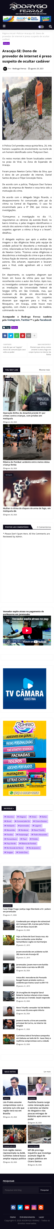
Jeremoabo (24, 825)
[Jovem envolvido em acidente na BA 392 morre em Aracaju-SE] (9, 955)
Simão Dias (23, 852)
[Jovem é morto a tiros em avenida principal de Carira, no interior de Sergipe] (9, 1024)
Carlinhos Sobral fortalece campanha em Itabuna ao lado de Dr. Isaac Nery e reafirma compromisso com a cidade (33, 1038)
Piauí (24, 839)
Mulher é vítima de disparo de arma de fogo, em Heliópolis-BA (27, 510)
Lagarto (38, 825)
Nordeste (24, 830)
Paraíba (10, 834)
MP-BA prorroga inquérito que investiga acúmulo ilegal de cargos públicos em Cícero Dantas (39, 1156)
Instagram (13, 320)
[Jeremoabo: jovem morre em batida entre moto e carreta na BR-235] (9, 968)
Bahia (44, 817)
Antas (34, 817)
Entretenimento (27, 1217)
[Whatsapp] (16, 335)
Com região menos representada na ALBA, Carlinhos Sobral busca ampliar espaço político (14, 1154)
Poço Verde (11, 843)
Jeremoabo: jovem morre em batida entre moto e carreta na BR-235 (32, 965)
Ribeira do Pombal (28, 843)
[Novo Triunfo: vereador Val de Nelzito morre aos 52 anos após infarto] (9, 1011)
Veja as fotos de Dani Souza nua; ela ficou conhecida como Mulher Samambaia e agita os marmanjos (32, 939)
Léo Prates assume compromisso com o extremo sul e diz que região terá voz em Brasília (13, 1108)
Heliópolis (11, 825)
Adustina (10, 817)
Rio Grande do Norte (15, 848)
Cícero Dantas (41, 821)
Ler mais (47, 1071)
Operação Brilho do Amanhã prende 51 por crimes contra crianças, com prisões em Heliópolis (24, 416)
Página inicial (8, 33)
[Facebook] (4, 335)
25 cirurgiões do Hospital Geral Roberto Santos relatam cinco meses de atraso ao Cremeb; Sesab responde (33, 995)
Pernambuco (12, 839)
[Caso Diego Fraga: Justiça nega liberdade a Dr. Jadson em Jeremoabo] (27, 884)
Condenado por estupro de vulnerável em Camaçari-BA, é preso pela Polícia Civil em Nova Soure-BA (33, 924)
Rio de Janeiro (34, 848)
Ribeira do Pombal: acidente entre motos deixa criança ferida (26, 463)
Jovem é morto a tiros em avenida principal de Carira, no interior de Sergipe (31, 1023)
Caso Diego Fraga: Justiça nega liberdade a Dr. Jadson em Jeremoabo (27, 910)
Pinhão (35, 839)
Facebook (46, 320)
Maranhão (11, 830)
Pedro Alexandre (40, 834)
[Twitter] (10, 335)
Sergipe (10, 852)
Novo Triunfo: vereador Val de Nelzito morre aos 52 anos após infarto (33, 1008)
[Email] (28, 335)
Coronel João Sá (23, 821)
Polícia (20, 33)
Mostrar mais (44, 370)
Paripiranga (23, 834)
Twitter (25, 320)
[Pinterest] (22, 335)
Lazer (41, 1217)
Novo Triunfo (39, 830)
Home (13, 1217)
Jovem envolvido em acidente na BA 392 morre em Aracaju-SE (32, 953)
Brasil (9, 821)
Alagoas (22, 817)
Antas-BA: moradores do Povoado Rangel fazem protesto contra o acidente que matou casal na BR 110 (32, 980)
